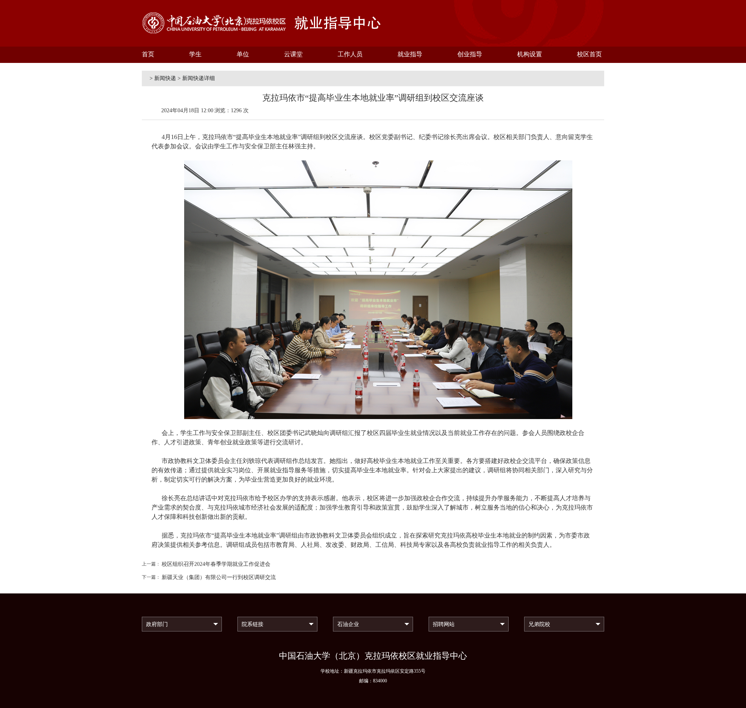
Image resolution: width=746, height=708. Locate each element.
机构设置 (529, 54)
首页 (148, 54)
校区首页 (589, 54)
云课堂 (293, 54)
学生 (195, 54)
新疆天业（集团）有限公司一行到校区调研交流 (219, 577)
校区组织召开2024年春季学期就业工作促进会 (216, 564)
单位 (243, 54)
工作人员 (350, 54)
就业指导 (409, 54)
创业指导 (469, 54)
